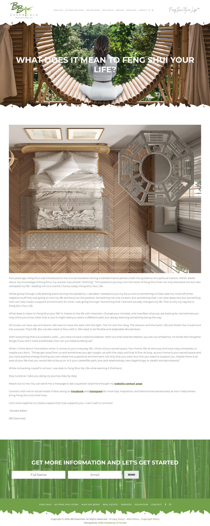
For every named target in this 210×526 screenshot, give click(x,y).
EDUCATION (131, 10)
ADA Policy (133, 519)
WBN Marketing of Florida (112, 522)
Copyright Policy (150, 519)
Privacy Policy (117, 519)
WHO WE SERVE (93, 10)
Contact (143, 10)
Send (131, 474)
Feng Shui (58, 10)
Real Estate (108, 10)
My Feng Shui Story (74, 10)
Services (120, 10)
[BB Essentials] (23, 10)
